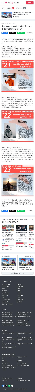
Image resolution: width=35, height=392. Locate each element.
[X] (6, 386)
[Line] (9, 386)
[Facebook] (3, 386)
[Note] (12, 386)
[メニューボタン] (2, 3)
